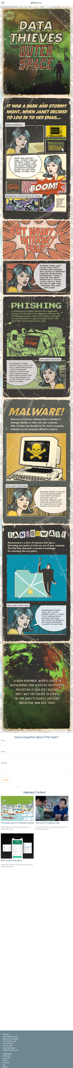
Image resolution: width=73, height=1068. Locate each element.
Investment (6, 1058)
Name (3, 740)
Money (5, 1067)
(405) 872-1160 (12, 1037)
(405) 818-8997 (13, 1039)
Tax (4, 1065)
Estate (5, 1060)
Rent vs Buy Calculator (11, 860)
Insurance (6, 1062)
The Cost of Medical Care (48, 823)
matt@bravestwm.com (10, 1050)
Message (4, 763)
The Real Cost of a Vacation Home (17, 823)
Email (3, 751)
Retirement (6, 1056)
